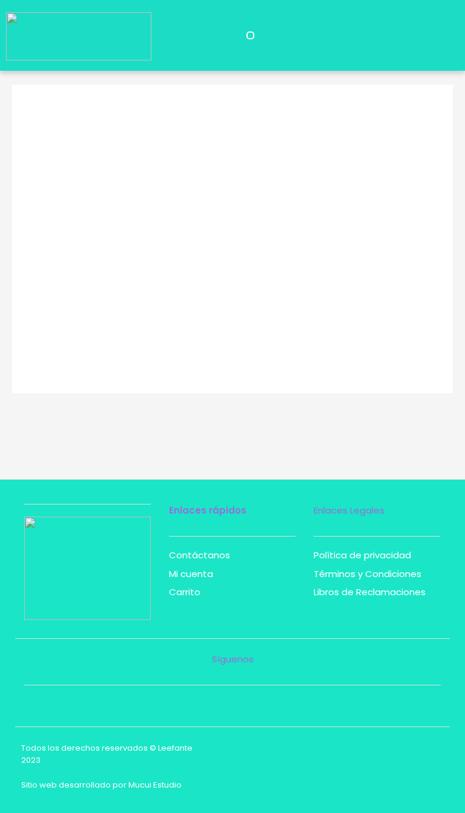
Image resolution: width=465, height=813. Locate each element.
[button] (250, 35)
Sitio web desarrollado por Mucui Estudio (101, 785)
